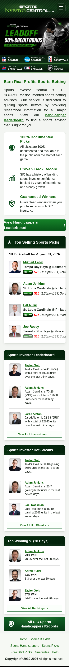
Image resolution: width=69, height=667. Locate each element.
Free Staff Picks (21, 652)
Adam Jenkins (34, 387)
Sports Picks (50, 645)
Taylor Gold (32, 365)
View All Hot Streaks (34, 525)
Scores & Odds (40, 639)
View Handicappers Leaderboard (35, 225)
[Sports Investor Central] (28, 9)
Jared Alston (33, 413)
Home (23, 639)
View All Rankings (34, 608)
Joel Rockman (34, 505)
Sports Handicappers (24, 645)
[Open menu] (61, 7)
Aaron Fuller (33, 570)
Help (55, 652)
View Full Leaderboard (34, 434)
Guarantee (42, 652)
